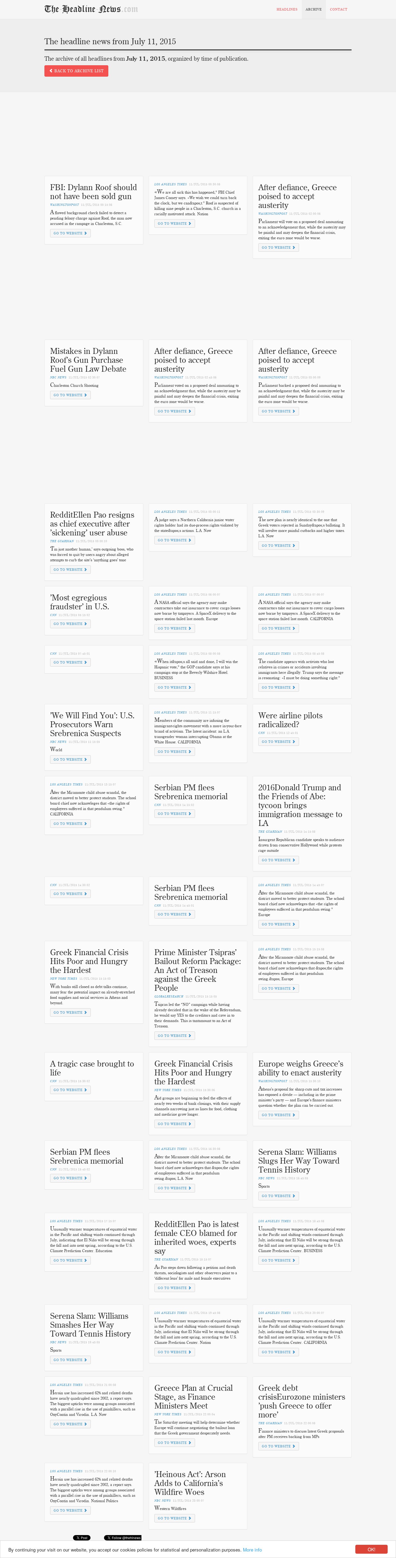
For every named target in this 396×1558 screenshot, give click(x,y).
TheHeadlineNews (91, 9)
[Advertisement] (198, 138)
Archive (314, 9)
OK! (372, 1549)
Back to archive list (78, 71)
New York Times (63, 978)
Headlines (287, 9)
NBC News (58, 377)
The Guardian (62, 541)
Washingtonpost (64, 205)
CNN (53, 615)
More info (252, 1549)
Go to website (69, 233)
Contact (339, 9)
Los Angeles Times (170, 184)
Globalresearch (168, 996)
